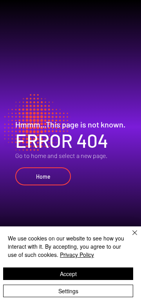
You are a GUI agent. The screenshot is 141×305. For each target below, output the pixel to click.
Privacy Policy (77, 254)
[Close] (130, 237)
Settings (68, 291)
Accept (68, 274)
